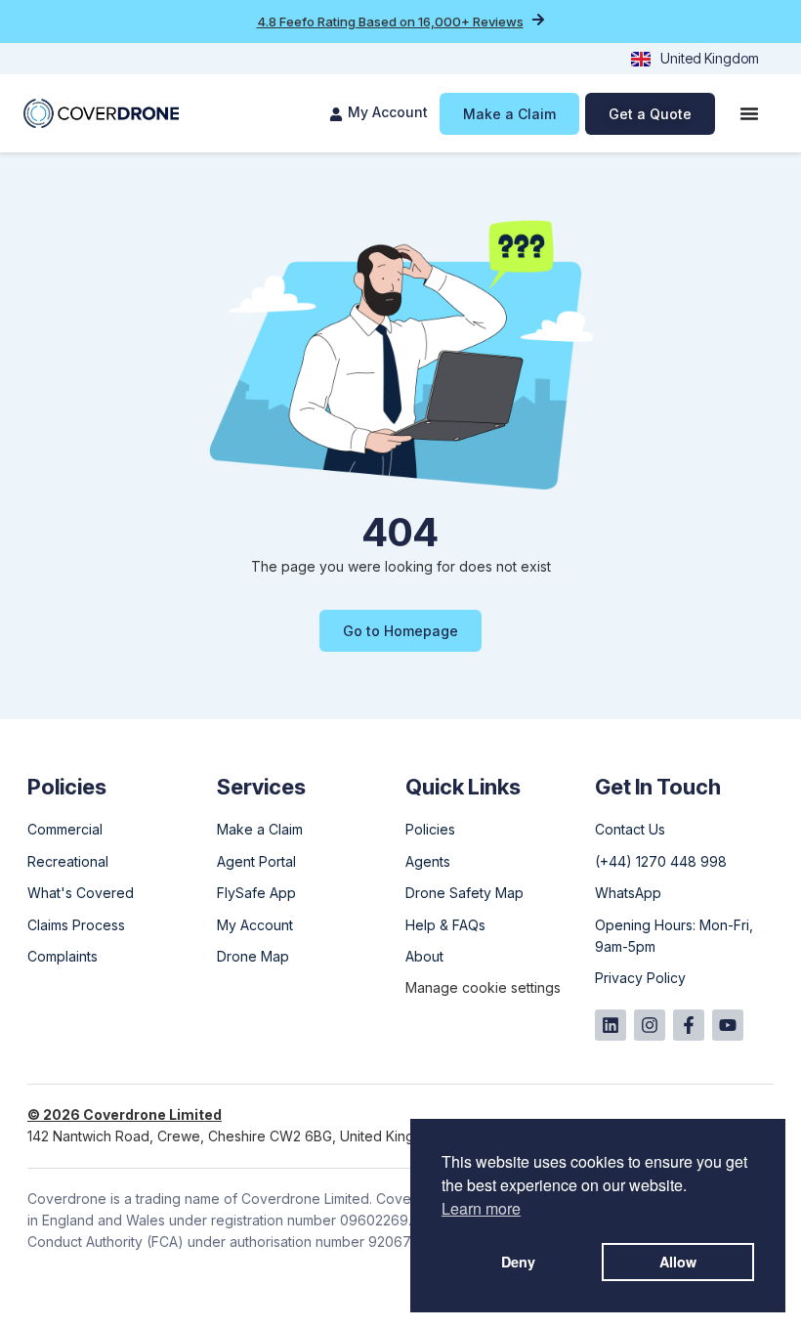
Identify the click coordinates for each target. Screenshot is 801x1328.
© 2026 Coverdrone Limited (124, 1114)
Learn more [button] (481, 1208)
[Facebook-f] (688, 1025)
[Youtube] (727, 1025)
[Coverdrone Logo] (101, 113)
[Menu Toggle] (749, 113)
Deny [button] (518, 1261)
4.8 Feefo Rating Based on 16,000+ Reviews (390, 21)
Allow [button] (677, 1261)
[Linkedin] (610, 1025)
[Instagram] (649, 1025)
